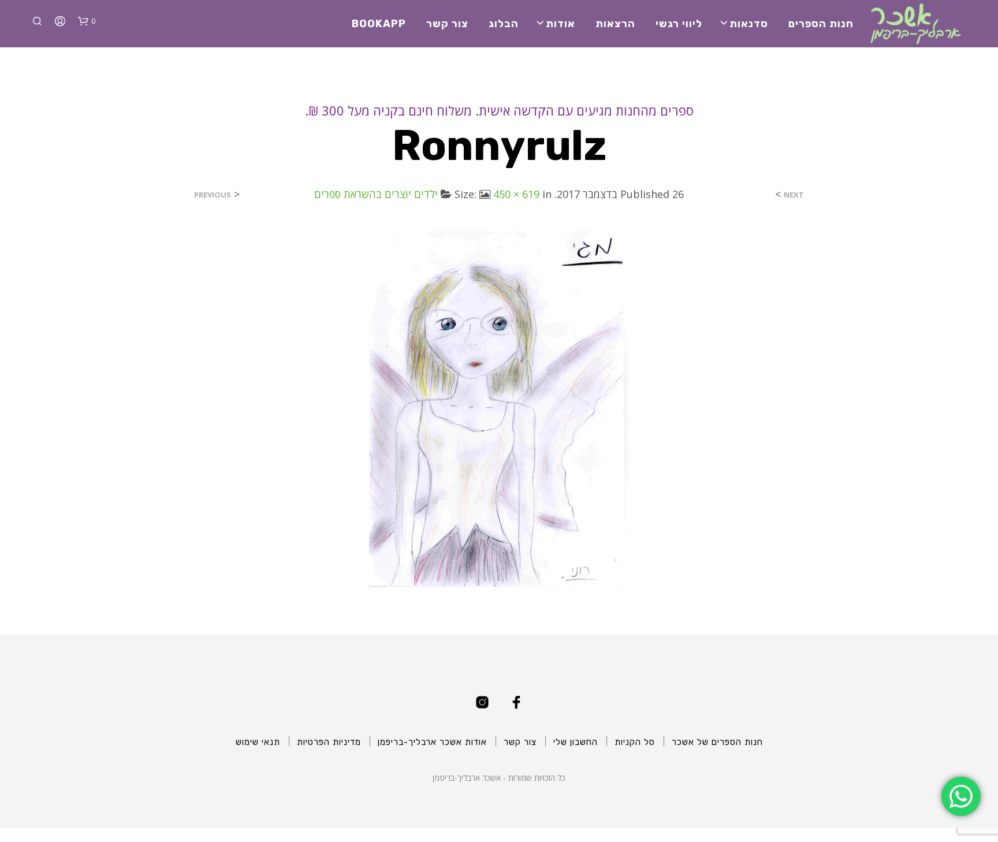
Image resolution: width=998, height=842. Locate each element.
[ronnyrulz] (499, 409)
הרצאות (615, 23)
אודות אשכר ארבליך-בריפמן (432, 742)
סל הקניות (635, 742)
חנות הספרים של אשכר (717, 742)
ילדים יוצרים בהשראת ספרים (376, 194)
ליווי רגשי (679, 23)
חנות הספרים (821, 23)
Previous (212, 195)
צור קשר (447, 23)
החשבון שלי (575, 742)
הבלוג (504, 23)
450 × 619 (516, 194)
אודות (560, 23)
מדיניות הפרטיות (329, 742)
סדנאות (748, 23)
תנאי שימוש (258, 742)
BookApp (379, 23)
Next (794, 195)
